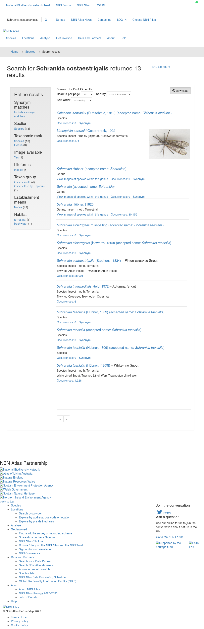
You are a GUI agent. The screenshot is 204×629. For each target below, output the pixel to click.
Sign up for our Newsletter (35, 549)
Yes (17, 157)
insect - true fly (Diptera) (29, 186)
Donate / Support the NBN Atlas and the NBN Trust (51, 545)
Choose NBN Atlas (144, 20)
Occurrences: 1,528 (69, 380)
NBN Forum (63, 5)
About (111, 38)
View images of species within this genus (82, 179)
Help (123, 38)
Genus (18, 145)
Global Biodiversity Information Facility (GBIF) (47, 581)
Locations (28, 38)
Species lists (26, 573)
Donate (60, 20)
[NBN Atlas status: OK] (196, 2)
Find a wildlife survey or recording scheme (45, 533)
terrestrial (20, 220)
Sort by (101, 94)
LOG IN (100, 5)
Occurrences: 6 (66, 301)
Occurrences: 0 (66, 123)
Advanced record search (34, 569)
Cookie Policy (19, 625)
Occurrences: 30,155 (124, 214)
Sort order (63, 100)
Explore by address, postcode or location (44, 517)
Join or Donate (28, 597)
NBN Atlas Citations (31, 541)
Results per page (68, 94)
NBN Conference (29, 553)
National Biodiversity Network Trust (28, 5)
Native (18, 207)
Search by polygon (30, 513)
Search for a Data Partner (35, 561)
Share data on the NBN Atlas (37, 537)
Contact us (104, 20)
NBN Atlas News (81, 20)
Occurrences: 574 (68, 141)
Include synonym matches (24, 114)
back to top (7, 501)
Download (181, 91)
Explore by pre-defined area (36, 521)
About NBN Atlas (29, 589)
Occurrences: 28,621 (70, 276)
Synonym (85, 123)
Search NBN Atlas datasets (36, 565)
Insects (19, 170)
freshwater (21, 223)
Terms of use (19, 617)
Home (14, 51)
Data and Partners (89, 38)
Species (11, 38)
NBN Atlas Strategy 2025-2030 (38, 593)
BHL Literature (161, 67)
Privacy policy (19, 621)
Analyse (45, 38)
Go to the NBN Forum (169, 537)
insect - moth (22, 182)
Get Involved (64, 38)
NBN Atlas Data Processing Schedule (42, 577)
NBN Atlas (83, 5)
